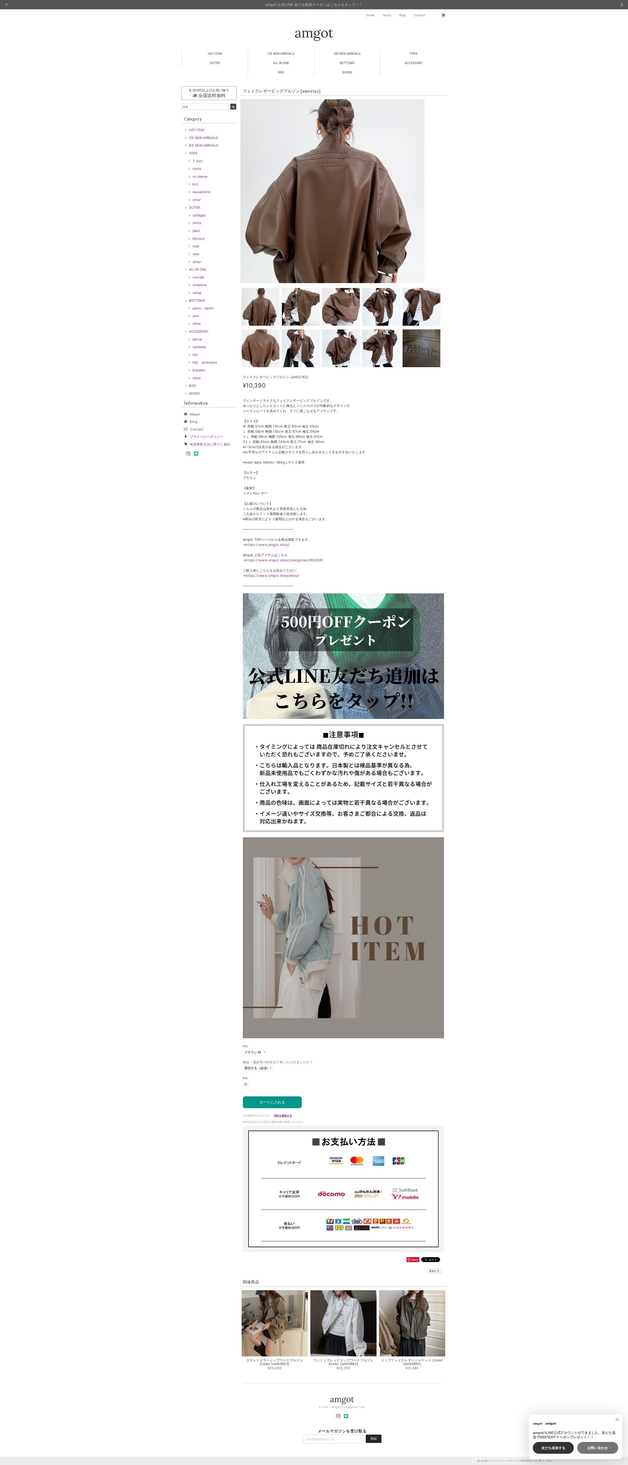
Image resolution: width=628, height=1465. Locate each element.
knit (195, 184)
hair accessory (205, 362)
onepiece (200, 285)
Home (370, 15)
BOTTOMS (347, 63)
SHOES (347, 72)
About (387, 15)
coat (196, 246)
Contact (419, 15)
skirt (196, 316)
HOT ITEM (215, 53)
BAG (281, 72)
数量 (245, 1078)
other (197, 200)
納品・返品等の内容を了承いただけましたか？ (278, 1062)
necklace (199, 347)
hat (195, 355)
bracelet (199, 370)
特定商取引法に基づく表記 (210, 444)
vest (196, 254)
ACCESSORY (414, 63)
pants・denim (203, 308)
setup (197, 293)
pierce (197, 339)
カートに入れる (272, 1102)
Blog (402, 15)
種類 (245, 1046)
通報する (434, 1270)
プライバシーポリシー (206, 436)
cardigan (199, 215)
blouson (199, 238)
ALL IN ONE (281, 63)
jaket (196, 231)
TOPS (413, 53)
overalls (198, 277)
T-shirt (198, 161)
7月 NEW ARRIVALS (281, 53)
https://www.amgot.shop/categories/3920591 (284, 560)
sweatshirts (201, 192)
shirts (197, 169)
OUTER (215, 63)
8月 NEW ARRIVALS (347, 53)
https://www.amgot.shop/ (267, 545)
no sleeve (200, 176)
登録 (373, 1438)
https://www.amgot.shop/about (272, 575)
